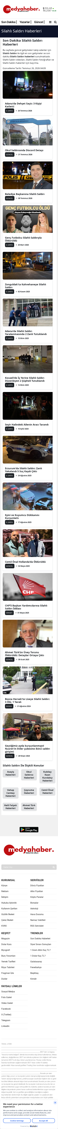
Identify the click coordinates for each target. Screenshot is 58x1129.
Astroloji (34, 908)
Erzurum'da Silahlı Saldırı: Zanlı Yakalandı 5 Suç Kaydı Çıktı (23, 470)
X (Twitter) (6, 1014)
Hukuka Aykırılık (9, 903)
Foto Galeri (6, 997)
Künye (4, 885)
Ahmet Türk (29, 807)
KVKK (4, 926)
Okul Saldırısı (29, 774)
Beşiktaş (34, 973)
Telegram (5, 1020)
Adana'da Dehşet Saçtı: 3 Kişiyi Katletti (23, 105)
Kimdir (33, 979)
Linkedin (5, 1026)
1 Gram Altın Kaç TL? (40, 950)
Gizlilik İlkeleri (7, 914)
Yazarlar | (25, 22)
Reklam (4, 891)
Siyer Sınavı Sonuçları (40, 944)
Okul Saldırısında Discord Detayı (24, 150)
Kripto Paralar (36, 897)
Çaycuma (29, 791)
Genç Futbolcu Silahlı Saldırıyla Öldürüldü (23, 239)
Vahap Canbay (11, 793)
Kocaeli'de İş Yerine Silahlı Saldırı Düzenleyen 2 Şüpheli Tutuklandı (25, 379)
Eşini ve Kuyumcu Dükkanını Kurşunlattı (22, 516)
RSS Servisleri (37, 926)
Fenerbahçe (35, 967)
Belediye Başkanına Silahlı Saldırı (25, 194)
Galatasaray (36, 961)
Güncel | (39, 22)
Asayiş (11, 773)
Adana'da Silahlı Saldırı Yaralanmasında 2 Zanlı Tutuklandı (26, 333)
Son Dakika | (9, 22)
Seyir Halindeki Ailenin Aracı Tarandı (27, 424)
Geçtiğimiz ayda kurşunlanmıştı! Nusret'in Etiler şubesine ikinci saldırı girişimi (27, 748)
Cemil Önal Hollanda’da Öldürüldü (25, 561)
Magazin (5, 938)
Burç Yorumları (8, 956)
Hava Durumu (37, 914)
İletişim (4, 897)
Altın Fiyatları (36, 891)
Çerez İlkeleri (7, 920)
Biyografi (5, 950)
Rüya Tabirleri (7, 967)
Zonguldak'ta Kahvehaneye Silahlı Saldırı (25, 286)
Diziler (4, 979)
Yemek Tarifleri (8, 961)
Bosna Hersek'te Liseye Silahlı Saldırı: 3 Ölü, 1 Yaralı (27, 700)
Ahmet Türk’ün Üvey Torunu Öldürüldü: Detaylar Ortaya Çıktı (24, 654)
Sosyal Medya (8, 991)
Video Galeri (7, 1003)
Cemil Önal (47, 791)
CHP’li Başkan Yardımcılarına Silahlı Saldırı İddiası (26, 607)
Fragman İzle (7, 973)
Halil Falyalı (10, 807)
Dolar (48, 8)
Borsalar (34, 903)
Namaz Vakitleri (37, 920)
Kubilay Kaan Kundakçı (47, 776)
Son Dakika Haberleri (40, 938)
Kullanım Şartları (9, 908)
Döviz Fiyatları (37, 885)
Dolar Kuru (6, 944)
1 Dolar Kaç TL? (38, 956)
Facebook (6, 1009)
